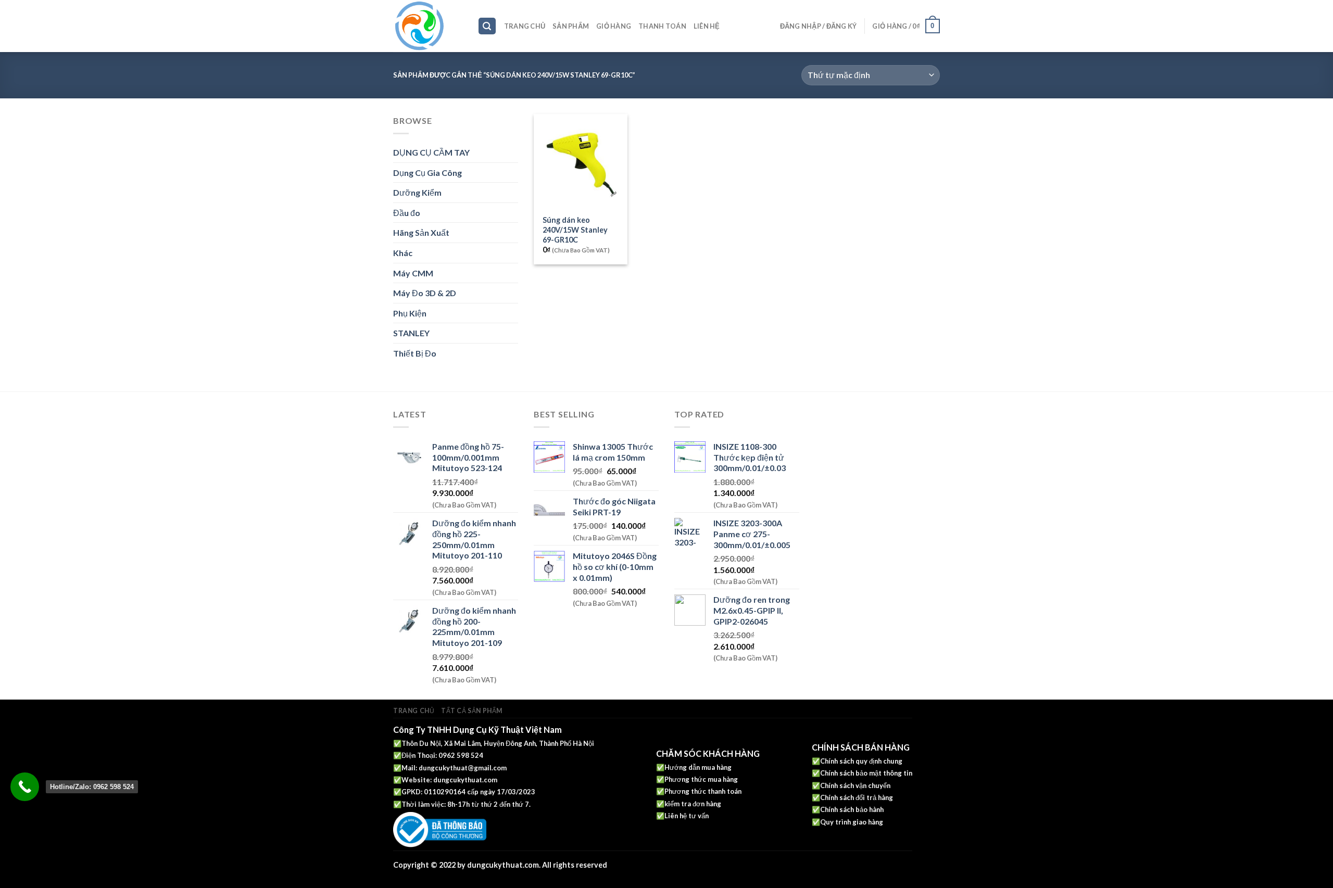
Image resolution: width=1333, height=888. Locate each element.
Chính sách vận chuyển (855, 785)
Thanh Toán (662, 26)
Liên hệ (707, 26)
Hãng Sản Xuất (421, 232)
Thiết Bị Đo (414, 353)
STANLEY (411, 333)
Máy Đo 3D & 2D (424, 293)
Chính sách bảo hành (852, 809)
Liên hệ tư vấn (686, 815)
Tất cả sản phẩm (471, 711)
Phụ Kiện (409, 313)
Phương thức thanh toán (702, 791)
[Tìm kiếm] (487, 26)
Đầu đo (406, 213)
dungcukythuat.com (465, 780)
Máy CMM (413, 273)
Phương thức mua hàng (701, 779)
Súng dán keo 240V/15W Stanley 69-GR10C (575, 229)
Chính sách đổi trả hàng (856, 797)
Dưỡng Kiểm (417, 192)
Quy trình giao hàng (851, 822)
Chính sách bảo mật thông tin (866, 773)
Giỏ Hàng (613, 26)
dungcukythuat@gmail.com (463, 768)
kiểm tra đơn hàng (692, 804)
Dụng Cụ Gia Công (427, 172)
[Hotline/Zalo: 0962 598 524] (24, 786)
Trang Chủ (524, 26)
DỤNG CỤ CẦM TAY (431, 152)
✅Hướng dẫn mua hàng (694, 767)
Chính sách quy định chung (861, 761)
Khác (402, 253)
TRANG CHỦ (414, 711)
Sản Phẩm (570, 26)
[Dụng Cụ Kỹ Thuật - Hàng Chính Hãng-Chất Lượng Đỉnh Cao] (427, 26)
